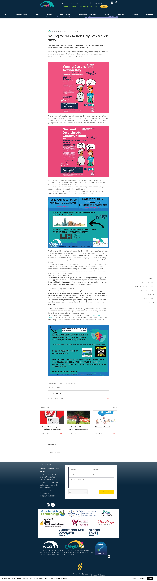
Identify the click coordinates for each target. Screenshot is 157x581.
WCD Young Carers (54, 387)
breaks (60, 383)
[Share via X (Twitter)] (53, 393)
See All (115, 407)
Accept (150, 578)
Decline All (141, 578)
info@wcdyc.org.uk (74, 3)
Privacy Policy (64, 578)
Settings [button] (134, 578)
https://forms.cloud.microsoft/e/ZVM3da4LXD (101, 17)
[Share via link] (61, 393)
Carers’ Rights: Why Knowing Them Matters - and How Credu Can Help (51, 428)
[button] (104, 6)
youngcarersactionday (71, 383)
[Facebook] (116, 2)
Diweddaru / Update (103, 427)
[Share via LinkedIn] (57, 393)
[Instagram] (112, 2)
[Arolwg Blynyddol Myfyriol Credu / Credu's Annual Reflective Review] (78, 417)
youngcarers (52, 383)
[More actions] (108, 31)
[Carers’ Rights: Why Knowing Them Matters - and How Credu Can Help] (52, 417)
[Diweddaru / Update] (105, 417)
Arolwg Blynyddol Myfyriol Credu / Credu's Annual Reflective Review (78, 428)
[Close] (155, 578)
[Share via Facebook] (49, 393)
